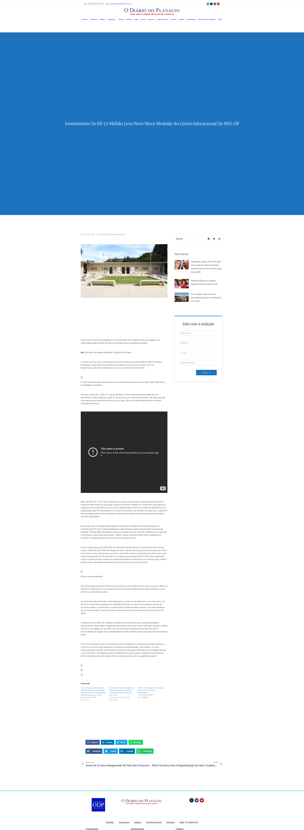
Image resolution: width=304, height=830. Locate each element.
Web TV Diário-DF (189, 822)
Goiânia (129, 19)
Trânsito (121, 19)
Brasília (84, 19)
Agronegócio (191, 19)
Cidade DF (93, 19)
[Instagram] (211, 3)
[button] (94, 751)
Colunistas (124, 822)
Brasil (143, 19)
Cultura (181, 19)
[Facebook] (215, 3)
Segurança (111, 19)
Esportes (151, 19)
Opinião (110, 822)
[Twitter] (208, 3)
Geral (220, 19)
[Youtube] (218, 3)
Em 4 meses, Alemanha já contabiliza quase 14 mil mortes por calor (206, 297)
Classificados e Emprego (206, 19)
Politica (102, 19)
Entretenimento (154, 822)
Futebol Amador (162, 19)
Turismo (173, 19)
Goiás (136, 19)
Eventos (170, 822)
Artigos (137, 822)
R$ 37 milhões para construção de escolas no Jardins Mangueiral (151, 690)
